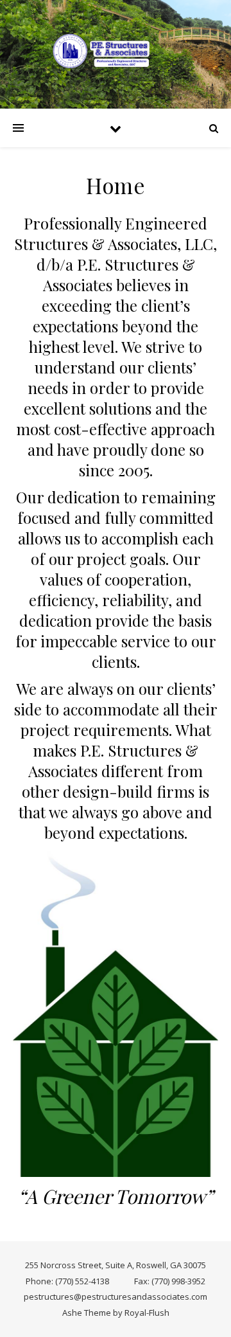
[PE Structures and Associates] (115, 51)
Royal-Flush (146, 1312)
